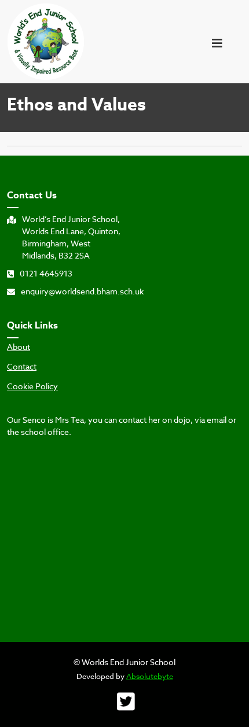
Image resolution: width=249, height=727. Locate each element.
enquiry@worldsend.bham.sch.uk (82, 291)
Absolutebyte (149, 676)
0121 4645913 (46, 273)
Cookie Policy (32, 386)
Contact (21, 367)
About (18, 347)
